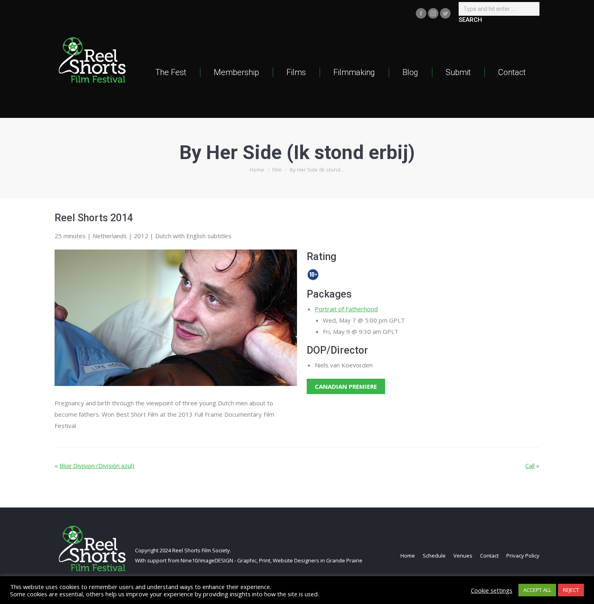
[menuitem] (170, 72)
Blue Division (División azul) (96, 465)
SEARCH (470, 19)
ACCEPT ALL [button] (537, 590)
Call (530, 465)
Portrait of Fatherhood (346, 309)
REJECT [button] (571, 590)
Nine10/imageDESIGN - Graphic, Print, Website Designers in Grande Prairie (271, 560)
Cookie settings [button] (491, 590)
